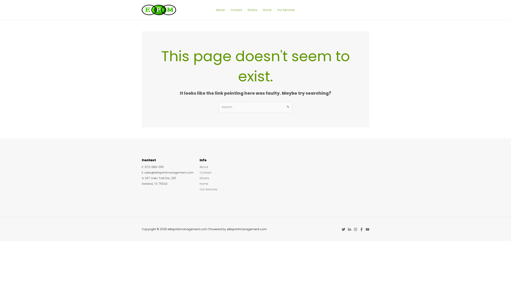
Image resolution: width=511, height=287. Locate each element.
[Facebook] (361, 229)
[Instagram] (355, 229)
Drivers (252, 10)
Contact (236, 10)
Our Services (286, 10)
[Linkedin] (349, 229)
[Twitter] (343, 229)
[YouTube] (367, 229)
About (220, 10)
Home (267, 10)
